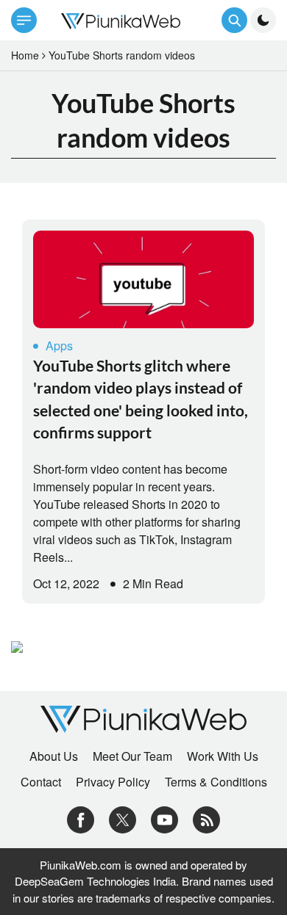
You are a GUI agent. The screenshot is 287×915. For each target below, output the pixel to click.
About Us (53, 756)
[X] (122, 818)
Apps (59, 345)
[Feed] (206, 818)
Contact (41, 782)
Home (25, 55)
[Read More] (143, 279)
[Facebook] (80, 818)
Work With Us (222, 756)
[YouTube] (164, 818)
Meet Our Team (132, 756)
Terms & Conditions (216, 782)
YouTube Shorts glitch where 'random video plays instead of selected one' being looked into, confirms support (140, 398)
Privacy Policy (113, 782)
